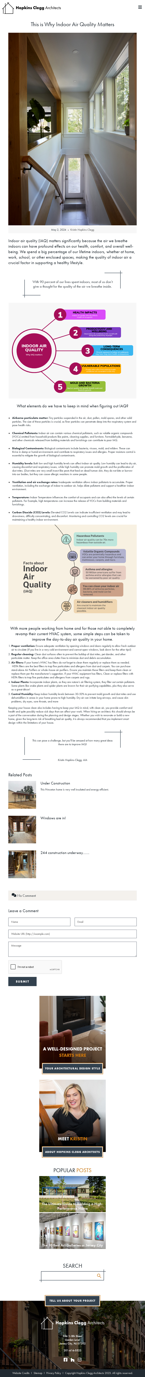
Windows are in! (53, 818)
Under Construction (55, 783)
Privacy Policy (53, 1373)
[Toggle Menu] (72, 5)
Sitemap (38, 1373)
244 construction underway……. (64, 852)
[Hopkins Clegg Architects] (31, 8)
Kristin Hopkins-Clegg (82, 230)
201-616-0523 (72, 1350)
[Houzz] (72, 1360)
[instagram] (79, 1360)
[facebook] (65, 1360)
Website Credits (21, 1373)
